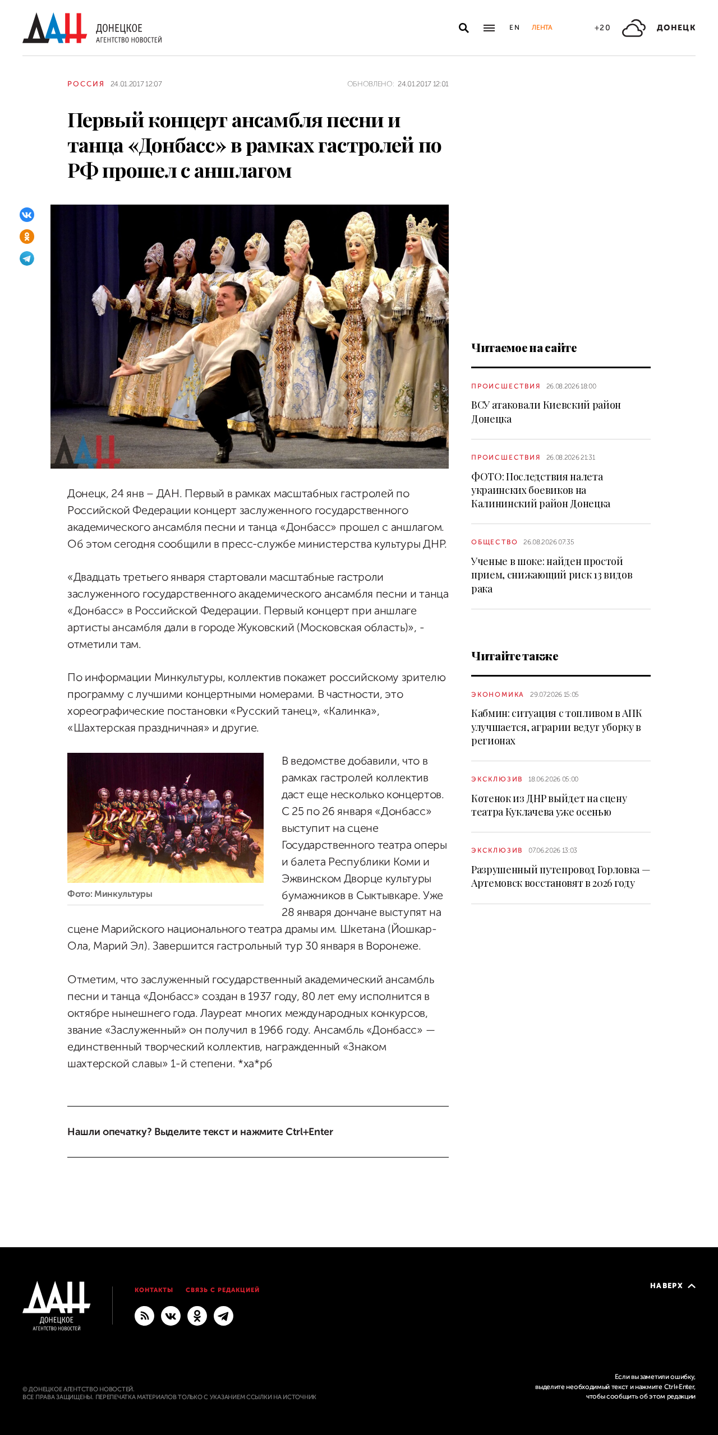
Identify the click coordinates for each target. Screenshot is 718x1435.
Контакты (154, 1290)
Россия (86, 84)
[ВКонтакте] (27, 214)
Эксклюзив (497, 779)
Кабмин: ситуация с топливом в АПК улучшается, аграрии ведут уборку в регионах (556, 726)
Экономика (497, 694)
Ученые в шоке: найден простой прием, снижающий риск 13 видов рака (551, 574)
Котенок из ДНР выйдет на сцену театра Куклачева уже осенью (549, 804)
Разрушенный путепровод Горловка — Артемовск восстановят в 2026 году (560, 876)
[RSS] (144, 1315)
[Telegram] (27, 258)
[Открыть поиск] (464, 28)
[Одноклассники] (27, 236)
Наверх (666, 1285)
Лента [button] (542, 27)
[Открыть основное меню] (489, 28)
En (515, 27)
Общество (494, 542)
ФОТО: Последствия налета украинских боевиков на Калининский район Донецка (540, 490)
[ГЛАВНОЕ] (223, 1315)
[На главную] (92, 27)
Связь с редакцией (223, 1290)
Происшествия (506, 386)
